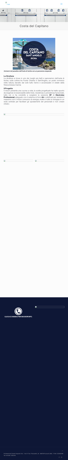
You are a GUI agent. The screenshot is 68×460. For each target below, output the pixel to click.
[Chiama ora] (18, 318)
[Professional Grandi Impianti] (7, 4)
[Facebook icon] (59, 457)
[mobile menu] (61, 3)
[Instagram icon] (62, 457)
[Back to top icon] (62, 451)
